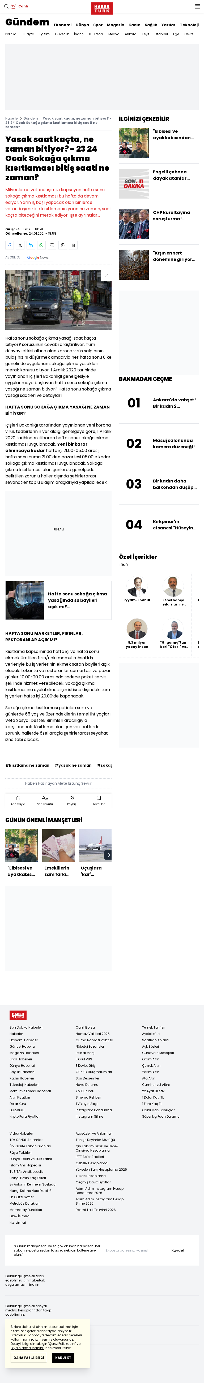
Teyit (145, 34)
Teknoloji (189, 25)
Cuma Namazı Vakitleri (94, 1040)
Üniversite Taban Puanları (30, 1146)
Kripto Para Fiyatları (25, 1116)
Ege (176, 34)
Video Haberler (21, 1133)
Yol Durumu (85, 1091)
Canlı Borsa (85, 1027)
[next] (109, 855)
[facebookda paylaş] (9, 245)
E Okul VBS (84, 1059)
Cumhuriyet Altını (156, 1084)
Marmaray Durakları (26, 1210)
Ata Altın (148, 1078)
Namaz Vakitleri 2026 (93, 1033)
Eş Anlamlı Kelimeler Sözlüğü (33, 1184)
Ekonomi (62, 25)
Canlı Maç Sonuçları (158, 1110)
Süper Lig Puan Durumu (161, 1116)
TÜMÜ (123, 565)
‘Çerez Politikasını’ (62, 1343)
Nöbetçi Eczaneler (90, 1046)
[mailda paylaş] (52, 245)
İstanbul (161, 34)
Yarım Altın (150, 1072)
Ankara (131, 34)
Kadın (135, 25)
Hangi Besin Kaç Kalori (28, 1178)
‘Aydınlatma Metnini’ (27, 1348)
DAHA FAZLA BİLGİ (29, 1357)
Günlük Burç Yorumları (94, 1072)
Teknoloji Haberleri (24, 1084)
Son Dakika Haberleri (26, 1027)
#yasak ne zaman (73, 765)
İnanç (79, 34)
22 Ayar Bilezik (153, 1091)
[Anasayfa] (18, 1015)
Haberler (12, 118)
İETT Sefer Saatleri (90, 1156)
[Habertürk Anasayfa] (102, 7)
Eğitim (45, 34)
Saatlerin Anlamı (155, 1040)
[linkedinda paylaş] (31, 245)
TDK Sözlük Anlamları (26, 1140)
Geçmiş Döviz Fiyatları (93, 1182)
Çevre (188, 34)
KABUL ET (63, 1357)
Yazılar (169, 25)
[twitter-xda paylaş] (20, 245)
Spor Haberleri (21, 1059)
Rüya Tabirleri (21, 1152)
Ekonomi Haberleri (24, 1040)
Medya (114, 34)
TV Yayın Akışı (86, 1103)
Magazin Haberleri (24, 1053)
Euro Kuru (17, 1110)
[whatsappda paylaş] (41, 245)
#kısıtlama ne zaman (27, 765)
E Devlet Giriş (86, 1065)
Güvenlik (62, 34)
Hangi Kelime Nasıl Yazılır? (31, 1190)
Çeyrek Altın (151, 1065)
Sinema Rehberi (88, 1097)
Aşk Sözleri (150, 1046)
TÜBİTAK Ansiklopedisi (27, 1171)
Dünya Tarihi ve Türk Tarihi (31, 1159)
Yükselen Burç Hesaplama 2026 (101, 1169)
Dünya (82, 25)
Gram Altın (150, 1059)
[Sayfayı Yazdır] (62, 245)
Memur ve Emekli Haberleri (30, 1091)
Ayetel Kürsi (151, 1033)
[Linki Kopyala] (73, 245)
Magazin (115, 25)
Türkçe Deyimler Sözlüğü (95, 1140)
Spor (98, 25)
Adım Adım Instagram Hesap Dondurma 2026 (100, 1190)
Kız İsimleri (18, 1222)
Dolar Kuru (18, 1103)
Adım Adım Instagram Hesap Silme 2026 (100, 1201)
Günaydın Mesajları (158, 1053)
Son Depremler (87, 1078)
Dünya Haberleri (22, 1065)
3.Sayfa (28, 34)
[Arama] (6, 6)
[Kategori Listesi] (197, 6)
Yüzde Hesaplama (91, 1176)
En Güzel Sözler (21, 1197)
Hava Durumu (87, 1084)
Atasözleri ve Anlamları (94, 1133)
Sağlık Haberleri (22, 1072)
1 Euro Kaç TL (152, 1103)
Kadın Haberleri (22, 1078)
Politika (10, 34)
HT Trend (96, 34)
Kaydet (178, 1250)
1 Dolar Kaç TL (153, 1097)
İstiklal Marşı (85, 1053)
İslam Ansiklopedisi (25, 1165)
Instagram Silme (89, 1116)
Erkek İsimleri (19, 1216)
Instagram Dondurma (94, 1110)
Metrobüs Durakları (25, 1203)
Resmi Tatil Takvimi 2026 (96, 1210)
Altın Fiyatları (20, 1097)
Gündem (27, 22)
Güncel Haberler (22, 1046)
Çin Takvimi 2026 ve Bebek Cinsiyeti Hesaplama (97, 1148)
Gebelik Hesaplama (92, 1163)
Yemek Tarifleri (153, 1027)
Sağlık (151, 25)
